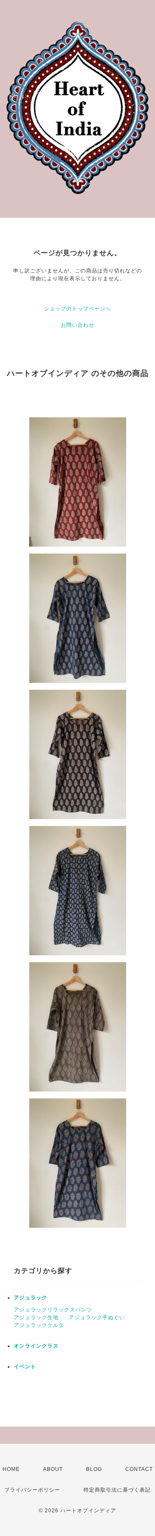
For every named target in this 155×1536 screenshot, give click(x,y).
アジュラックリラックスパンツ (53, 1310)
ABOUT (53, 1469)
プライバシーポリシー (32, 1490)
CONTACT (139, 1469)
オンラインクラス (36, 1346)
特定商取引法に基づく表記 (117, 1490)
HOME (11, 1469)
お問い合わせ (77, 325)
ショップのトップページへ (77, 309)
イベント (25, 1367)
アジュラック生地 (36, 1317)
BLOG (94, 1469)
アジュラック (30, 1298)
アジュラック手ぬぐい (97, 1317)
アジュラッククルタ (39, 1325)
